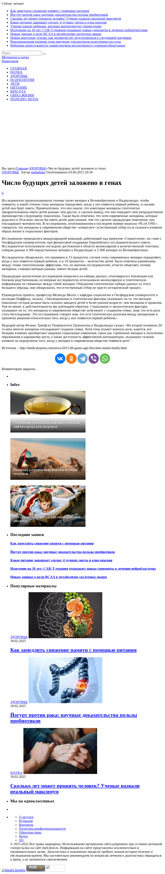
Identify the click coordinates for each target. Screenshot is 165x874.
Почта (23, 836)
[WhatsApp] (105, 358)
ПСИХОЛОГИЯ (22, 80)
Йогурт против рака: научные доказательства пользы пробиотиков (59, 14)
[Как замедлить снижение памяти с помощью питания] (65, 637)
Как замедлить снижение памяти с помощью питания (49, 11)
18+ (21, 840)
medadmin (38, 172)
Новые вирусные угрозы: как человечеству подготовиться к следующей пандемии (70, 38)
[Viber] (94, 358)
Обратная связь (30, 832)
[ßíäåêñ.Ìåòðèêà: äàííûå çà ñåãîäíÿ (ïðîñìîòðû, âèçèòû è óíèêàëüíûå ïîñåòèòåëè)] (13, 870)
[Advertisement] (82, 134)
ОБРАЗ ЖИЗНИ (22, 95)
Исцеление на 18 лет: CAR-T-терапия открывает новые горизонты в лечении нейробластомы (79, 30)
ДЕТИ (15, 84)
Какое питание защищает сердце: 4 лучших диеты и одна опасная (58, 22)
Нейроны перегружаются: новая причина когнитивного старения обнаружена (67, 45)
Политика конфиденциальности (42, 828)
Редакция (26, 821)
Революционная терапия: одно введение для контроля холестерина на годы (65, 41)
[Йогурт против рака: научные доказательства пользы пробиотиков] (65, 702)
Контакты (26, 825)
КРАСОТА (18, 91)
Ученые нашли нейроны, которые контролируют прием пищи (55, 26)
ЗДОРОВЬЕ (19, 76)
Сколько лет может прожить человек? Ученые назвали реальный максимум (65, 18)
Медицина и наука (15, 57)
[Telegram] (82, 358)
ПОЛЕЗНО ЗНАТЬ (24, 99)
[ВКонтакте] (60, 358)
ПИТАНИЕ (18, 87)
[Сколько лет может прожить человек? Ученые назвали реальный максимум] (60, 773)
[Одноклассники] (71, 358)
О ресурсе (26, 817)
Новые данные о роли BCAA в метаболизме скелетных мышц (55, 34)
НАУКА (16, 72)
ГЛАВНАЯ (18, 68)
